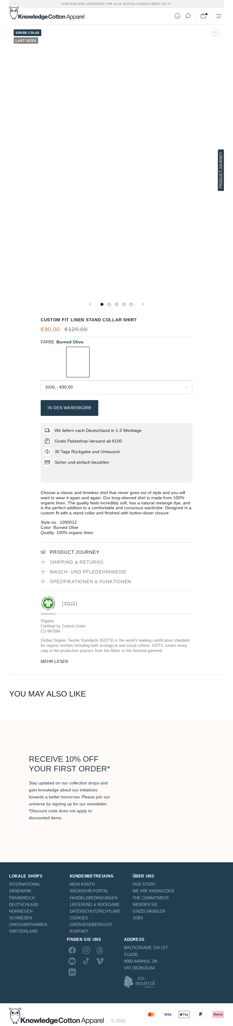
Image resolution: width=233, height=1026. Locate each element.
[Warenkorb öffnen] (203, 16)
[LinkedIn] (72, 972)
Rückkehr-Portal (89, 891)
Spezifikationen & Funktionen (90, 581)
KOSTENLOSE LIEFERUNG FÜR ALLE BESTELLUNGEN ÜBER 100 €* (116, 3)
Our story (144, 884)
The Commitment (151, 898)
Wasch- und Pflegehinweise (88, 571)
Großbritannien (28, 924)
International (24, 884)
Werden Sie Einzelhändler (149, 908)
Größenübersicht (91, 924)
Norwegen (20, 911)
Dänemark (20, 891)
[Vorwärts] (143, 304)
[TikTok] (86, 961)
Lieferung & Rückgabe (95, 904)
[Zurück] (90, 304)
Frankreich (22, 898)
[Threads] (99, 950)
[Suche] (188, 16)
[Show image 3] (116, 304)
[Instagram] (86, 950)
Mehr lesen (54, 661)
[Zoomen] (215, 32)
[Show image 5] (131, 304)
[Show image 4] (123, 304)
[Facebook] (72, 950)
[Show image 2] (109, 304)
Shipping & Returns (76, 562)
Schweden (20, 918)
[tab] (48, 605)
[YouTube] (72, 961)
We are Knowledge (154, 891)
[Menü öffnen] (218, 16)
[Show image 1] (101, 304)
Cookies (79, 918)
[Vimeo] (99, 961)
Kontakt (79, 931)
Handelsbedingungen (93, 898)
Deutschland (23, 904)
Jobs (138, 918)
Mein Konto (82, 884)
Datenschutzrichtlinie (95, 911)
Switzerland (23, 931)
